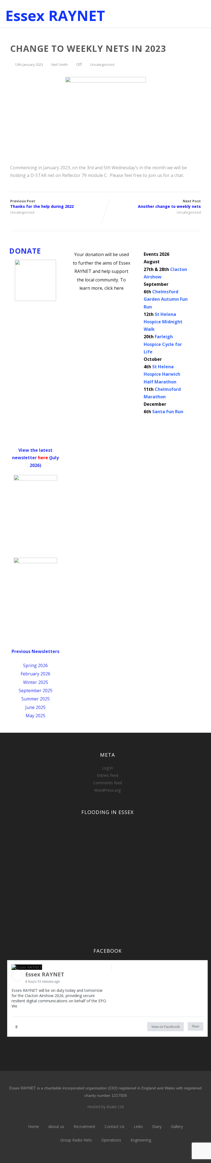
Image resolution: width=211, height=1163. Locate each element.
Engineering (141, 1140)
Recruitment (84, 1126)
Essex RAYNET (55, 15)
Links (138, 1126)
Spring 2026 (35, 665)
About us (56, 1126)
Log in (107, 767)
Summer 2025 (35, 699)
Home (33, 1126)
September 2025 (35, 690)
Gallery (177, 1126)
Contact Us (114, 1126)
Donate (25, 251)
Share (195, 1026)
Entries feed (107, 775)
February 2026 (35, 674)
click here (114, 288)
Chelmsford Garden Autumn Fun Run (166, 299)
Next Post (169, 203)
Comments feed (107, 782)
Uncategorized (102, 64)
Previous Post (42, 203)
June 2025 (35, 707)
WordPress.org (107, 790)
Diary (157, 1126)
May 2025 (35, 716)
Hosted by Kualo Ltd (105, 1106)
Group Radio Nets (76, 1140)
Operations (111, 1140)
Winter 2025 (35, 682)
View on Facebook (165, 1026)
